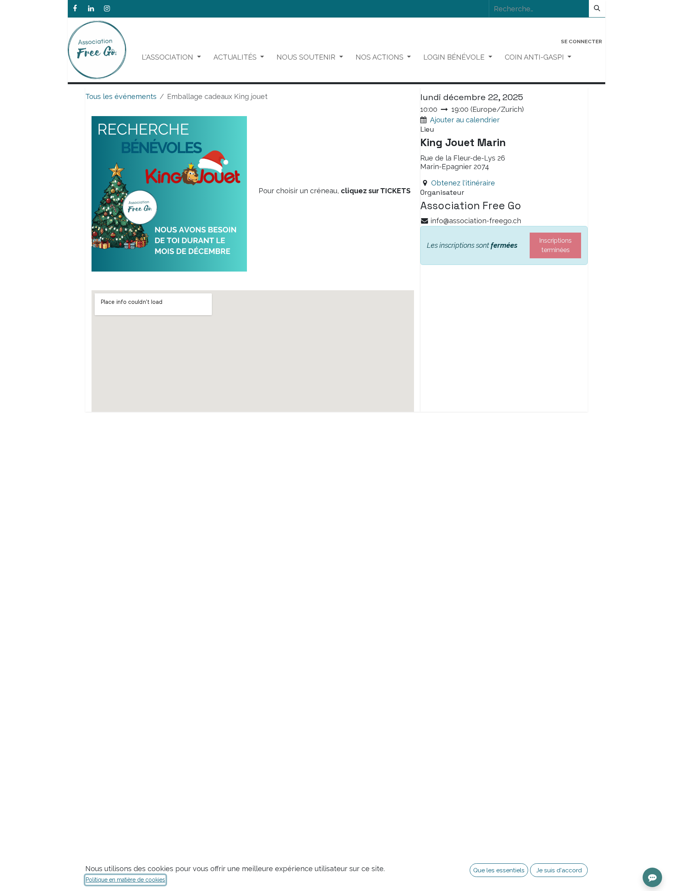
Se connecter (581, 41)
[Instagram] (107, 9)
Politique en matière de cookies (125, 880)
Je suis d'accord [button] (559, 870)
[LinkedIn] (91, 9)
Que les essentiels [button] (499, 870)
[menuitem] (171, 57)
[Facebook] (75, 9)
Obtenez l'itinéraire (463, 183)
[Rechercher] (597, 8)
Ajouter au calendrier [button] (465, 120)
